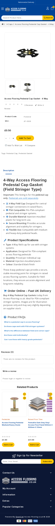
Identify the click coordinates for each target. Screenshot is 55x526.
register (19, 379)
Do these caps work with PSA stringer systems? (24, 326)
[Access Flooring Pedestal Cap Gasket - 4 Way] (27, 55)
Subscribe (47, 461)
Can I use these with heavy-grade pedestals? (23, 339)
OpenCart (20, 517)
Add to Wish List (15, 145)
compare (31, 145)
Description (8, 170)
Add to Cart (25, 138)
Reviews (7, 352)
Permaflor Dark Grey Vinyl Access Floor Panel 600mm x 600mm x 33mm (40, 425)
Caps (10, 24)
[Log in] (47, 8)
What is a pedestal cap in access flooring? (22, 322)
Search (49, 18)
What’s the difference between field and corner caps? (27, 331)
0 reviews (29, 105)
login (11, 379)
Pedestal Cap (12, 153)
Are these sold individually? (16, 335)
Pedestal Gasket (25, 153)
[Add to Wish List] (24, 394)
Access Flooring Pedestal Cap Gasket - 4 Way (34, 24)
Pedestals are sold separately (23, 198)
